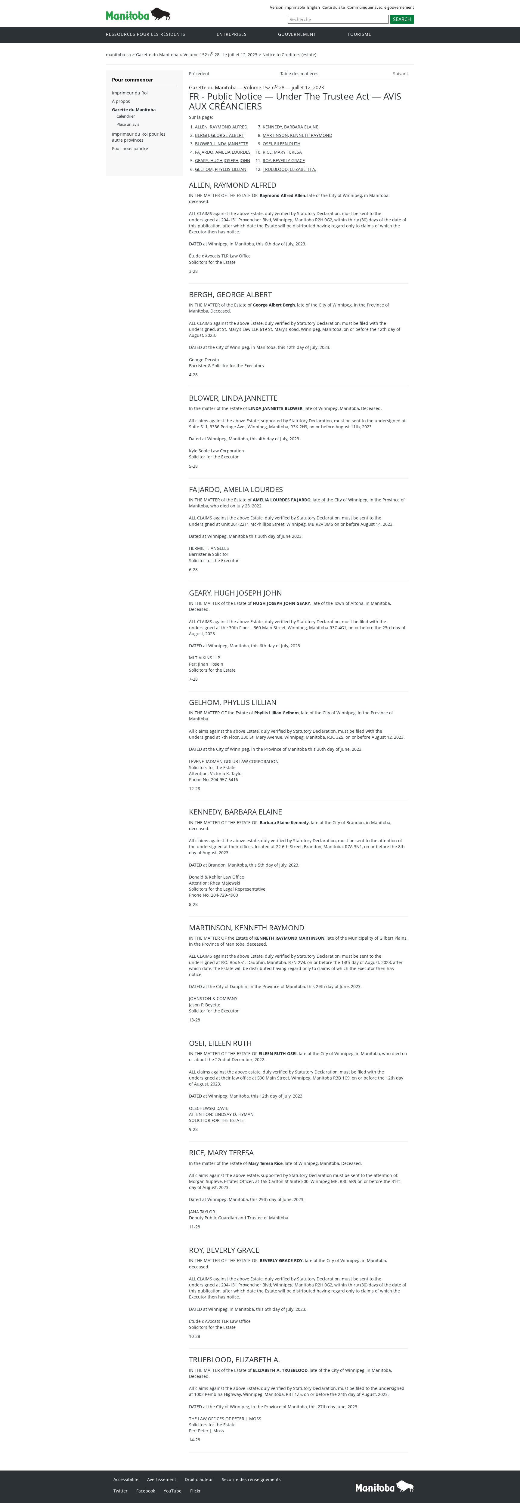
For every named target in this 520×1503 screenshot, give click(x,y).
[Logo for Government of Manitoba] (138, 18)
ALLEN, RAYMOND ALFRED (221, 127)
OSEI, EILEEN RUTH (281, 143)
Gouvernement (297, 34)
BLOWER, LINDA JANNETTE (221, 143)
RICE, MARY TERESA (282, 152)
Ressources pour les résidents (145, 34)
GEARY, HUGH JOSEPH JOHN (222, 160)
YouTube (172, 1491)
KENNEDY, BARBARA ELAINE (290, 127)
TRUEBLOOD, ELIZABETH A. (289, 169)
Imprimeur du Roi (130, 93)
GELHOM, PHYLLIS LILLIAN (220, 169)
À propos (121, 101)
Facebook (145, 1491)
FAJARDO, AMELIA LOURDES (223, 152)
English (313, 7)
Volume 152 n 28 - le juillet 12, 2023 (220, 54)
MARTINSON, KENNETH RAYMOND (297, 135)
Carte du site (333, 7)
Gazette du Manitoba (157, 54)
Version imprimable (287, 7)
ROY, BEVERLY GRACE (284, 160)
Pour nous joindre (130, 148)
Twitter (120, 1491)
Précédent (199, 73)
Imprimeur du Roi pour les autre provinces (139, 137)
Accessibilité (125, 1479)
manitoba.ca (118, 54)
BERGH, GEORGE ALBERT (219, 135)
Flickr (195, 1491)
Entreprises (232, 34)
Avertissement (161, 1479)
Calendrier (125, 116)
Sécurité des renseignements (251, 1479)
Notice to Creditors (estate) (289, 54)
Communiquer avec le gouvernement (380, 7)
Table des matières (299, 73)
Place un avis (127, 124)
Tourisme (359, 34)
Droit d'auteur (199, 1479)
